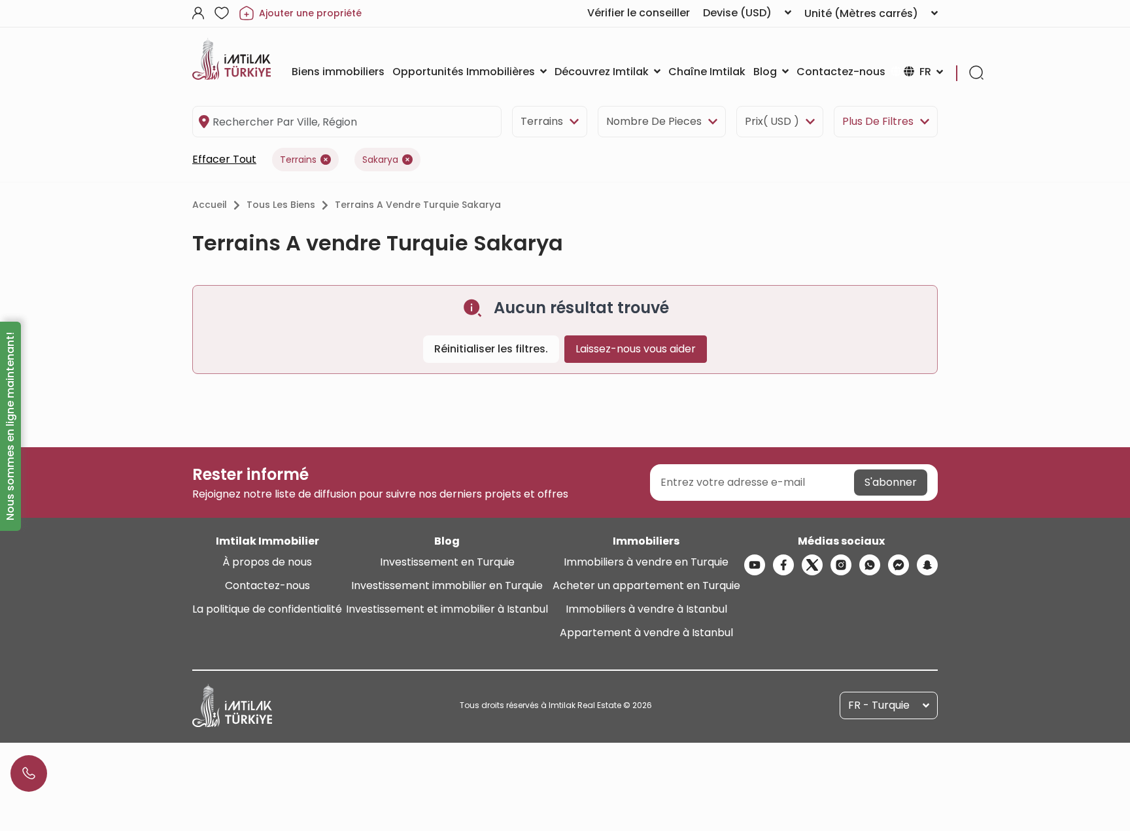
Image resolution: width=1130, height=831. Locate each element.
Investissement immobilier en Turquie (447, 585)
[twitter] (812, 564)
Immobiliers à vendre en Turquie (646, 561)
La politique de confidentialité (267, 609)
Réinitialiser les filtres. (491, 348)
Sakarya (380, 159)
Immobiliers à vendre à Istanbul (646, 609)
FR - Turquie (879, 705)
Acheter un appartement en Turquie (646, 585)
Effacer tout (224, 159)
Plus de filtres (878, 121)
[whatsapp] (869, 564)
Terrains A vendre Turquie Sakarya (418, 204)
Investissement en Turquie (447, 561)
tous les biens (281, 204)
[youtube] (754, 564)
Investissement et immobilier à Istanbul (447, 609)
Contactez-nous (267, 585)
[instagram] (840, 564)
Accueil (209, 204)
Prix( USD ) (772, 121)
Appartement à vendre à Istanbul (646, 632)
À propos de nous (267, 561)
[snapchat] (927, 564)
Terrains (542, 121)
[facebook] (783, 564)
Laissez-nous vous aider (635, 348)
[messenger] (898, 564)
